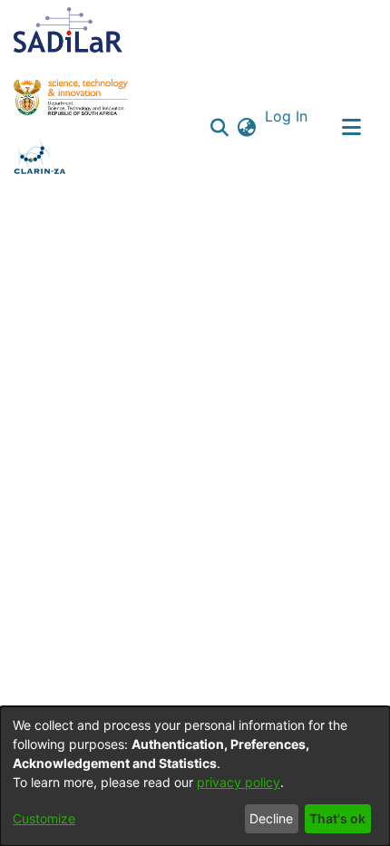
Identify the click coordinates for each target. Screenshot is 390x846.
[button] (220, 127)
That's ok (337, 818)
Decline (271, 818)
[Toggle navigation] (351, 127)
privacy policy (238, 782)
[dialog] (195, 776)
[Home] (68, 30)
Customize (44, 818)
